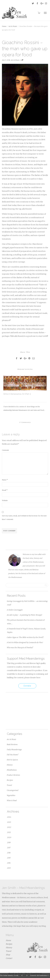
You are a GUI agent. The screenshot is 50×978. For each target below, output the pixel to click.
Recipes (10, 780)
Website (5, 500)
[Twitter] (33, 3)
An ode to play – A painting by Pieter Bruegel (24, 615)
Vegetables (11, 795)
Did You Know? (12, 755)
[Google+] (41, 3)
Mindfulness (12, 770)
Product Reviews (13, 775)
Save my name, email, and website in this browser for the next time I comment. (24, 517)
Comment (5, 450)
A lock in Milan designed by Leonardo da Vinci (25, 642)
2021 (9, 832)
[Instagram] (46, 3)
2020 (9, 837)
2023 (9, 822)
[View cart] (39, 12)
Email (4, 490)
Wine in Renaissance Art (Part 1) (17, 394)
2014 (9, 863)
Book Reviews (12, 744)
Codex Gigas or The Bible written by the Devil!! (25, 637)
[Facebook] (37, 3)
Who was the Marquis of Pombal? (20, 647)
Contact (9, 958)
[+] (25, 383)
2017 (8, 848)
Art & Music (15, 60)
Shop (8, 955)
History (9, 765)
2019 (9, 842)
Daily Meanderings (14, 749)
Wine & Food (12, 800)
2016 (9, 853)
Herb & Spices (12, 760)
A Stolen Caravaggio (14, 610)
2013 (9, 868)
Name (4, 480)
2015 (9, 858)
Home (8, 940)
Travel (9, 785)
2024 (9, 817)
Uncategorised (12, 790)
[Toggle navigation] (45, 13)
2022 (9, 827)
